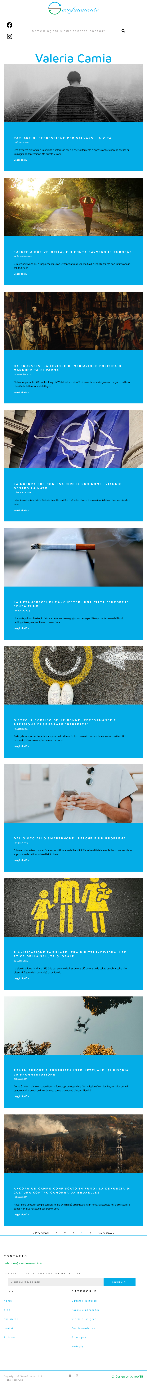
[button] (123, 31)
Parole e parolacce (86, 1310)
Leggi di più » (21, 160)
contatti (81, 30)
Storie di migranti (85, 1319)
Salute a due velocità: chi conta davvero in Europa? (73, 252)
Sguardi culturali (85, 1301)
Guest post (80, 1338)
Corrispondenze (83, 1328)
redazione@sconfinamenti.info (23, 1263)
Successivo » (106, 1233)
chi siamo (62, 30)
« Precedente (41, 1233)
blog (47, 30)
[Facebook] (9, 25)
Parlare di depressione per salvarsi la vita (63, 138)
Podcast (97, 30)
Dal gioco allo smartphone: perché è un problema (70, 838)
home (37, 30)
